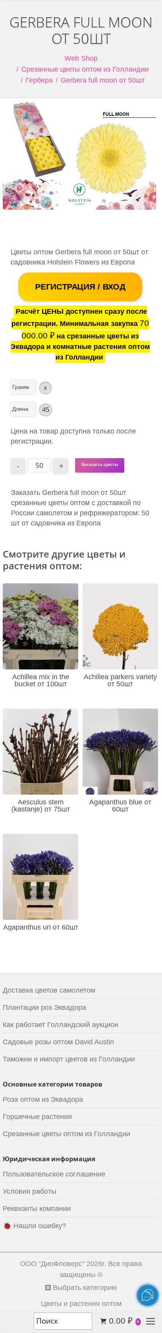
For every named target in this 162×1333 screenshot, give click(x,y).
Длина (20, 409)
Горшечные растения (37, 1117)
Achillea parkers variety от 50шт (120, 680)
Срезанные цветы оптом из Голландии (85, 69)
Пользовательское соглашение (54, 1174)
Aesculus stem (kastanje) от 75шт (40, 806)
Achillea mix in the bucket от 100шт (40, 680)
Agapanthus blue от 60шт (120, 806)
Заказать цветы (99, 464)
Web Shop (81, 58)
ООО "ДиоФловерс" (52, 1264)
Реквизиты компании (37, 1208)
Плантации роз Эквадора (44, 1007)
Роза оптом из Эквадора (43, 1099)
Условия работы (29, 1191)
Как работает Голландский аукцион (60, 1025)
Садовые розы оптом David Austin (58, 1042)
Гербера (39, 80)
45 (45, 410)
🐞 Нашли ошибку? (34, 1226)
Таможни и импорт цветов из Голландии (69, 1059)
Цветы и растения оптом (81, 1304)
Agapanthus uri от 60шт (40, 927)
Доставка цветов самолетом (49, 990)
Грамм (20, 387)
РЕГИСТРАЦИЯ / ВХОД (80, 286)
